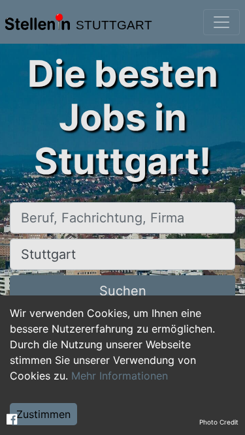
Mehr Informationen (119, 375)
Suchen (122, 291)
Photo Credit (218, 422)
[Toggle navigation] (221, 22)
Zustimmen (43, 414)
